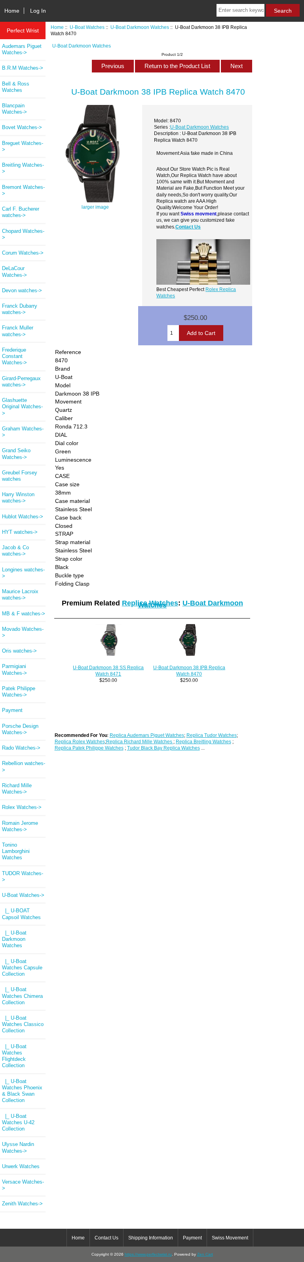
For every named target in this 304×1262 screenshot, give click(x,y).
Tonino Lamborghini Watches (16, 851)
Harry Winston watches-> (18, 497)
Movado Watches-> (23, 632)
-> (23, 895)
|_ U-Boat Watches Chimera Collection (22, 995)
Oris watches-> (19, 651)
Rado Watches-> (21, 748)
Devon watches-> (22, 290)
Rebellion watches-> (23, 766)
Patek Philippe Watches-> (18, 691)
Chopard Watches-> (23, 234)
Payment (12, 710)
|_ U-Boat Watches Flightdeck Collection (14, 1056)
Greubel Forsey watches (19, 476)
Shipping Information (150, 1238)
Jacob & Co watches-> (15, 550)
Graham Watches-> (23, 432)
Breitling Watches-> (23, 168)
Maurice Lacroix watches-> (20, 594)
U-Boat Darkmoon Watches (139, 27)
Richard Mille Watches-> (17, 788)
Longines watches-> (23, 573)
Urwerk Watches (21, 1166)
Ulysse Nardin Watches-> (18, 1147)
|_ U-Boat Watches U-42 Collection (18, 1122)
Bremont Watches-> (23, 190)
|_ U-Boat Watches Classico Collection (23, 1024)
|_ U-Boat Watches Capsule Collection (22, 967)
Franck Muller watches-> (17, 331)
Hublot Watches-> (22, 517)
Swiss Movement (230, 1238)
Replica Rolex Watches (80, 741)
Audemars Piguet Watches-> (22, 49)
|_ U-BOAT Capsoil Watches (21, 914)
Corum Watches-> (23, 253)
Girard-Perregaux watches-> (21, 381)
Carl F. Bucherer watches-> (20, 212)
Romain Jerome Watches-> (20, 826)
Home (11, 11)
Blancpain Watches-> (14, 109)
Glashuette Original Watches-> (22, 406)
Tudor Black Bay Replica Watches (163, 747)
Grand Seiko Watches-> (16, 453)
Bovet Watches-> (22, 127)
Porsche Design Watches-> (20, 729)
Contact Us (188, 226)
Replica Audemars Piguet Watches (147, 735)
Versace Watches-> (23, 1185)
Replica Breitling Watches (203, 741)
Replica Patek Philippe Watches (89, 747)
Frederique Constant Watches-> (14, 356)
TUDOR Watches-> (22, 876)
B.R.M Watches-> (22, 68)
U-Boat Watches (87, 27)
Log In (38, 11)
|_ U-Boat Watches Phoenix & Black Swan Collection (22, 1091)
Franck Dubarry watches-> (19, 309)
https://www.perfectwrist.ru (148, 1254)
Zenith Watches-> (22, 1204)
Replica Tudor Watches (211, 735)
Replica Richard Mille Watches (139, 741)
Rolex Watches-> (22, 807)
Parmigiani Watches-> (14, 669)
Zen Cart (205, 1254)
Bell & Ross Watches (15, 87)
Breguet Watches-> (22, 146)
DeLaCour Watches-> (14, 271)
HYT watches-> (20, 532)
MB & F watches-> (23, 614)
